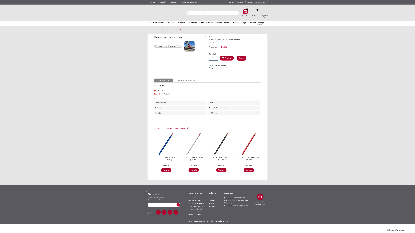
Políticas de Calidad (194, 215)
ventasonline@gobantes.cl (240, 206)
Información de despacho (196, 203)
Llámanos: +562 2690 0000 (256, 2)
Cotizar (241, 58)
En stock (157, 94)
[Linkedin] (170, 212)
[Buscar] (236, 13)
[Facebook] (158, 212)
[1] (178, 205)
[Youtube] (175, 212)
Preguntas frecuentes (194, 201)
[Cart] (255, 12)
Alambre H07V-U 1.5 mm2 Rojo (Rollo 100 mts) (251, 159)
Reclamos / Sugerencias (189, 2)
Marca (156, 86)
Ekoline (211, 37)
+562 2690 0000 (239, 198)
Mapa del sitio (210, 221)
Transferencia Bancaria (195, 209)
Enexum (225, 221)
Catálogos (174, 2)
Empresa (152, 2)
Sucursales (163, 2)
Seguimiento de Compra (235, 2)
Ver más (166, 170)
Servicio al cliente (193, 198)
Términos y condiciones (195, 212)
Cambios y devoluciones (195, 206)
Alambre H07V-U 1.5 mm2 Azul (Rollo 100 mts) (168, 159)
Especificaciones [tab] (163, 80)
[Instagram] (164, 212)
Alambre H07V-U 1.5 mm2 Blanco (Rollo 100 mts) (195, 159)
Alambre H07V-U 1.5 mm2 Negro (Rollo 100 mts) (223, 159)
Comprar (226, 58)
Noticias (211, 203)
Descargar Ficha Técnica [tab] (186, 80)
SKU (210, 43)
